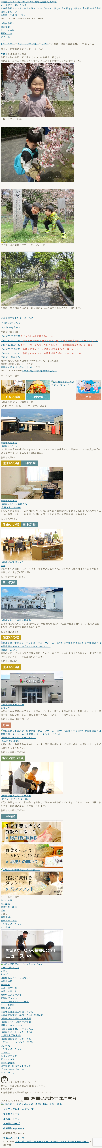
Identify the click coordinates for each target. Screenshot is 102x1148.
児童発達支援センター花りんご (17, 318)
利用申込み (6, 33)
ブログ (45, 44)
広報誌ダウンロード (11, 998)
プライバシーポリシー (12, 1069)
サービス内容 (8, 30)
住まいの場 (6, 900)
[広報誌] (20, 869)
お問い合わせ (8, 1063)
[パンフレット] (32, 893)
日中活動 (5, 904)
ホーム (4, 40)
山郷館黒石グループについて (16, 978)
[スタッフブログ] (21, 964)
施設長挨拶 (6, 981)
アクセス (5, 37)
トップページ (8, 44)
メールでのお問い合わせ (13, 5)
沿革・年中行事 (9, 921)
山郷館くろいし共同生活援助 (16, 620)
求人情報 (5, 927)
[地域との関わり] (32, 866)
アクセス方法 (8, 1059)
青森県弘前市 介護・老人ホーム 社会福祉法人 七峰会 (29, 2)
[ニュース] (32, 961)
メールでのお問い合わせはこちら (39, 371)
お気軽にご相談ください (13, 15)
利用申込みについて (11, 995)
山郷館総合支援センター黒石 (16, 1018)
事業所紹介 (6, 917)
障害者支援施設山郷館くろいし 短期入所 (14, 503)
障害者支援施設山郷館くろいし (17, 367)
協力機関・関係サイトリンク (16, 1066)
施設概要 (5, 27)
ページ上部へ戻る (10, 967)
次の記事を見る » (11, 327)
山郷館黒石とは (9, 23)
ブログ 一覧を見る (10, 357)
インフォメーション (28, 44)
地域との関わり (9, 991)
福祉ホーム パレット (11, 650)
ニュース (5, 1052)
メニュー (5, 971)
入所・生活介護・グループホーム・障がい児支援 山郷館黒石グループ (52, 1141)
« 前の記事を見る (11, 323)
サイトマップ (8, 1073)
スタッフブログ (9, 1056)
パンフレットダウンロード (15, 1001)
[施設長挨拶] (32, 842)
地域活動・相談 (9, 907)
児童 (3, 910)
